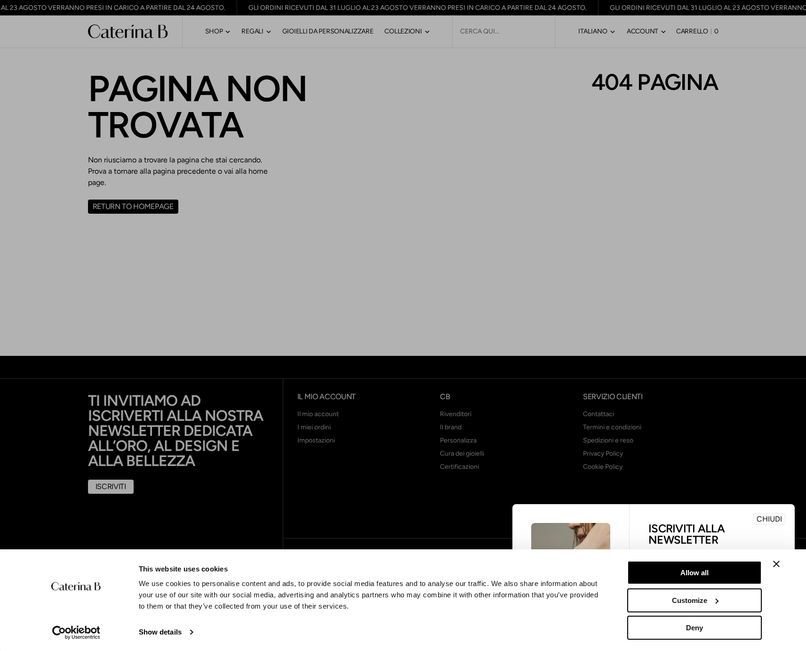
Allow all (694, 573)
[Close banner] (776, 564)
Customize (689, 600)
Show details (160, 632)
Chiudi (769, 518)
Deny (694, 628)
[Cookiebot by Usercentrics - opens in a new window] (76, 633)
